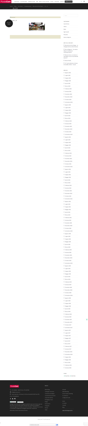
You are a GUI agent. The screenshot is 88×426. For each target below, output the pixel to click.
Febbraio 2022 (68, 185)
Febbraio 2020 (68, 249)
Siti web (64, 389)
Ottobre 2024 (68, 99)
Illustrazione (23, 1)
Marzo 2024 (67, 118)
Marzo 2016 (67, 362)
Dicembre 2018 (68, 287)
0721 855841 (14, 390)
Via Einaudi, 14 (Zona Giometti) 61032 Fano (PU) (29, 394)
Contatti (62, 1)
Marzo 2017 (67, 343)
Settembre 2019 (68, 263)
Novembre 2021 (68, 193)
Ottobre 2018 (68, 292)
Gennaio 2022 (68, 188)
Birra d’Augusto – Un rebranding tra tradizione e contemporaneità (71, 51)
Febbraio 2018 (68, 314)
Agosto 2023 (68, 137)
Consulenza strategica (50, 393)
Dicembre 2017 (68, 319)
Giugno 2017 (68, 335)
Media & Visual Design (44, 1)
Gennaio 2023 (68, 155)
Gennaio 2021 (68, 220)
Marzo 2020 (67, 247)
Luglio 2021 (67, 204)
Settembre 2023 (68, 134)
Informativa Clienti (14, 410)
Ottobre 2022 (68, 163)
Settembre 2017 (68, 327)
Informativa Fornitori (23, 410)
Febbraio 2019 (68, 282)
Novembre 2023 (68, 129)
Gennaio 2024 (68, 123)
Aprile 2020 (67, 244)
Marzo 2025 (67, 86)
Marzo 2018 (67, 311)
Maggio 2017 (68, 338)
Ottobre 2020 (68, 228)
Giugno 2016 (68, 357)
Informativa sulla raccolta (34, 424)
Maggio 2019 (68, 274)
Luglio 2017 (67, 333)
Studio (51, 1)
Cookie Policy (20, 402)
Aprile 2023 (67, 147)
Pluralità (66, 34)
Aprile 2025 (67, 83)
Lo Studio (64, 403)
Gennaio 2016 (68, 367)
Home (11, 6)
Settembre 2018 (68, 295)
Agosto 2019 (68, 265)
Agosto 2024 (68, 104)
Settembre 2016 (68, 354)
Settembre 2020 (68, 231)
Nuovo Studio (68, 60)
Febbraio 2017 (68, 346)
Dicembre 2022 (68, 158)
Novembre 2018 (68, 290)
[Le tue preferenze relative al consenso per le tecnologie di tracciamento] (87, 319)
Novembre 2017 (68, 322)
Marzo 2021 (67, 214)
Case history (66, 23)
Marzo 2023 (67, 150)
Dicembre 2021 (68, 190)
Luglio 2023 (67, 139)
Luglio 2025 (67, 75)
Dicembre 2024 (68, 94)
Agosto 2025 (68, 72)
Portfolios (20, 6)
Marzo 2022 (67, 182)
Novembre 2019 (68, 257)
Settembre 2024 (68, 102)
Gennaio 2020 (68, 252)
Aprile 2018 (67, 308)
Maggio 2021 (68, 209)
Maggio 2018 (68, 306)
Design (46, 401)
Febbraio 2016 (68, 365)
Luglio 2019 (67, 268)
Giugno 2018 (68, 303)
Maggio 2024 (68, 113)
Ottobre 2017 (68, 324)
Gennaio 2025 (68, 91)
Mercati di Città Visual (38, 6)
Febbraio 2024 (68, 121)
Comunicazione (31, 1)
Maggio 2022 (68, 177)
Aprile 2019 (67, 276)
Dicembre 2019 (68, 255)
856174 (19, 390)
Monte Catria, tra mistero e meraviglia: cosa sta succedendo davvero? (71, 56)
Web (37, 1)
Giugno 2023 (68, 142)
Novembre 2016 (68, 351)
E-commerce (65, 395)
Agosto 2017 (68, 330)
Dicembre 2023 (68, 126)
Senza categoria (67, 37)
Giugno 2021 (68, 206)
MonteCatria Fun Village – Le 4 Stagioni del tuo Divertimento (71, 46)
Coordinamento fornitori (50, 395)
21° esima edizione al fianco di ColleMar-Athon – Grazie (71, 64)
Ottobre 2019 (68, 260)
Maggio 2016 (68, 359)
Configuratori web (66, 397)
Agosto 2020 (68, 233)
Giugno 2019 (68, 271)
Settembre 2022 (68, 166)
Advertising (47, 389)
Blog (15, 6)
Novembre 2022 (68, 161)
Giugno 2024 (68, 110)
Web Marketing (65, 391)
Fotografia (47, 405)
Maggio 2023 (68, 145)
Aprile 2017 (67, 341)
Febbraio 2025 (68, 88)
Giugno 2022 (68, 174)
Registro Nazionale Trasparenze (30, 408)
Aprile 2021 (67, 212)
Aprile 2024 (67, 115)
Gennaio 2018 (68, 316)
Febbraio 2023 (68, 153)
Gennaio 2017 (68, 349)
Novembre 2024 (68, 96)
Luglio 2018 (67, 300)
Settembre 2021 (68, 198)
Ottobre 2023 (68, 131)
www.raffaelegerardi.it (67, 410)
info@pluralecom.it (16, 392)
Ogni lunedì (66, 31)
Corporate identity (49, 397)
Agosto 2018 (68, 298)
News (65, 29)
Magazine (57, 1)
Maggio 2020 (68, 241)
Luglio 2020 (67, 236)
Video (46, 409)
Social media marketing (67, 393)
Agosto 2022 (68, 169)
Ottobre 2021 (68, 196)
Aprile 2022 (67, 180)
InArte (65, 26)
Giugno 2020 (68, 239)
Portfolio (16, 1)
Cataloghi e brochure (49, 391)
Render (46, 407)
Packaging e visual (49, 399)
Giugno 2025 (68, 78)
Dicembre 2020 (68, 223)
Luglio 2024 (67, 107)
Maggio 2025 (68, 80)
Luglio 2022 (67, 172)
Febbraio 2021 (68, 217)
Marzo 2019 (67, 279)
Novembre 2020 (68, 225)
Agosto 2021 (68, 201)
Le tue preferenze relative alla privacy (47, 424)
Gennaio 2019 (68, 284)
